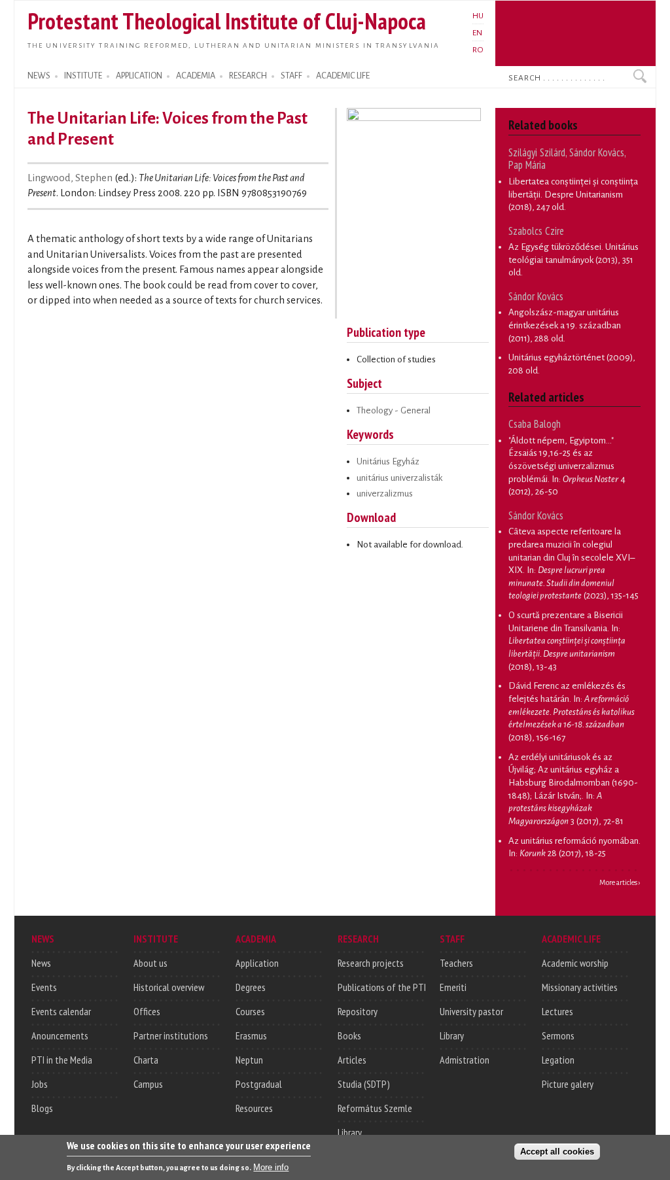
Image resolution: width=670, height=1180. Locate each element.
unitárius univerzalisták (399, 478)
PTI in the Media (61, 1059)
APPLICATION (139, 75)
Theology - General (394, 410)
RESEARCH (248, 75)
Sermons (558, 1035)
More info (271, 1167)
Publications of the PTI (382, 987)
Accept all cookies (557, 1151)
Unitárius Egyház (388, 461)
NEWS (38, 75)
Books (349, 1035)
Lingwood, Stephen (70, 178)
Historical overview (168, 987)
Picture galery (567, 1083)
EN (477, 32)
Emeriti (453, 987)
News (41, 962)
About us (150, 962)
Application (257, 962)
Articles (352, 1059)
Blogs (42, 1108)
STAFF (291, 75)
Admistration (464, 1059)
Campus (148, 1083)
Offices (146, 1011)
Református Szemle (375, 1108)
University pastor (471, 1011)
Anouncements (59, 1035)
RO (478, 49)
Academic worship (575, 962)
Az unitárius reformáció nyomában (573, 841)
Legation (558, 1059)
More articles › (620, 882)
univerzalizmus (385, 493)
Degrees (251, 987)
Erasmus (251, 1035)
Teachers (456, 962)
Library (350, 1132)
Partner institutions (170, 1035)
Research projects (371, 962)
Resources (254, 1108)
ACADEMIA (195, 75)
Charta (145, 1059)
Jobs (39, 1083)
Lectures (557, 1011)
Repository (358, 1011)
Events (44, 987)
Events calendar (61, 1011)
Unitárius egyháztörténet (556, 357)
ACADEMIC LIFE (343, 75)
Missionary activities (580, 987)
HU (478, 15)
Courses (250, 1011)
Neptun (249, 1059)
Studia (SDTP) (364, 1083)
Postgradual (259, 1083)
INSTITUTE (83, 75)
